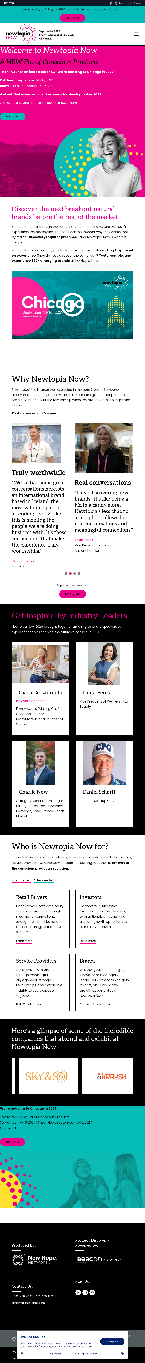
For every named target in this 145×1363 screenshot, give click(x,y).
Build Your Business (29, 1004)
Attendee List (44, 880)
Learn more (24, 941)
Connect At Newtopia (95, 1004)
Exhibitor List (21, 880)
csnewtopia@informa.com (28, 1303)
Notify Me (72, 18)
